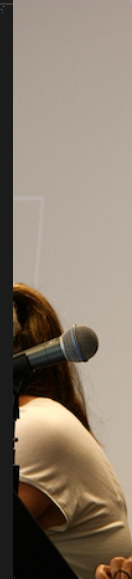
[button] (131, 1)
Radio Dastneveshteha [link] (6, 4)
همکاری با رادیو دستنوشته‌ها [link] (6, 14)
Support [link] (3, 12)
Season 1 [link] (3, 6)
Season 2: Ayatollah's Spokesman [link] (5, 9)
